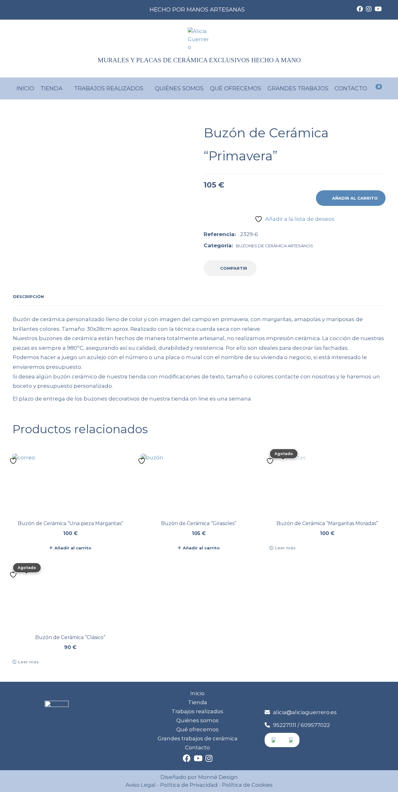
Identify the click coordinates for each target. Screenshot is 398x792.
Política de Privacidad (189, 785)
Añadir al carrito (355, 198)
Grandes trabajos (297, 88)
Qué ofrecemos (235, 88)
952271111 (284, 725)
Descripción (28, 296)
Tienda (51, 88)
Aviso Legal (141, 785)
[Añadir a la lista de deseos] (14, 461)
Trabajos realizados (108, 88)
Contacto (351, 88)
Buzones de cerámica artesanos (274, 245)
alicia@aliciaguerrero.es (305, 712)
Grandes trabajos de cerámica (198, 738)
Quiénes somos (179, 88)
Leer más (285, 547)
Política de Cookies (247, 785)
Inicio (25, 88)
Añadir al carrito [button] (72, 547)
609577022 (315, 725)
